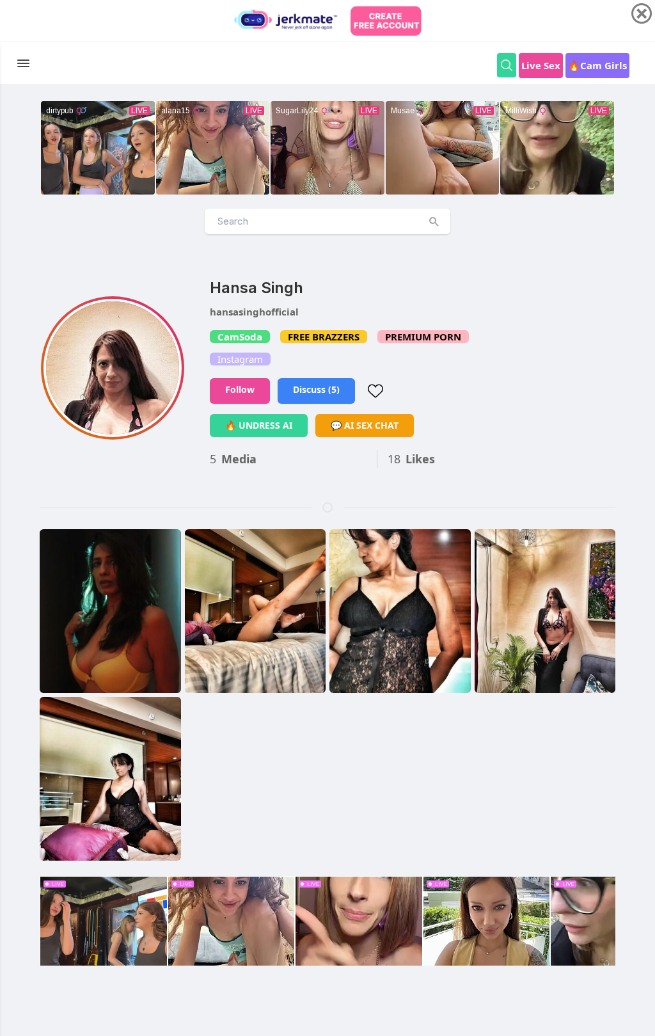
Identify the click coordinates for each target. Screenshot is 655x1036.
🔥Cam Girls (597, 65)
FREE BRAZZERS (323, 336)
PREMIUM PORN (423, 336)
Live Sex (540, 65)
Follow (240, 389)
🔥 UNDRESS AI (258, 425)
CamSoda (239, 336)
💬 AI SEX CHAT (365, 425)
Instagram (240, 359)
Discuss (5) (316, 389)
